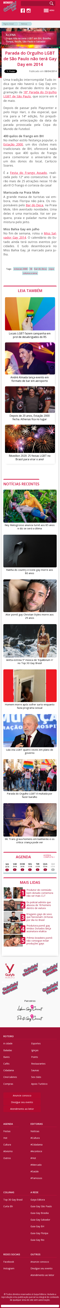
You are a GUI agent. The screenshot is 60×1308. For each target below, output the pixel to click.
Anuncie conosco (22, 1095)
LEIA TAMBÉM (30, 290)
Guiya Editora (37, 1199)
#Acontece (36, 1151)
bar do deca (40, 268)
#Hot (33, 1158)
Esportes (36, 1043)
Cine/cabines (10, 1077)
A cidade (7, 1043)
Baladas (7, 1050)
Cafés (6, 1063)
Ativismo (8, 1151)
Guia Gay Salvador (40, 1219)
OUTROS (35, 1254)
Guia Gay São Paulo (41, 1206)
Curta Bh (8, 1206)
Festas (6, 1131)
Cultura (7, 1144)
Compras (8, 1083)
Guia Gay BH (37, 1226)
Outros (7, 1158)
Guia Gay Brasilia (39, 1213)
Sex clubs (36, 1077)
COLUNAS (8, 1192)
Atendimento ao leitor (22, 1108)
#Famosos (36, 1178)
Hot (5, 1137)
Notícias (24, 24)
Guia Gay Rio (37, 1239)
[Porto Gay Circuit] (30, 1017)
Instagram (8, 1268)
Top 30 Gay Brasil (12, 1199)
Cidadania (8, 1070)
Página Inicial (8, 24)
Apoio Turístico (39, 1083)
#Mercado (36, 1164)
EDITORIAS (36, 1123)
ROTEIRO (8, 1036)
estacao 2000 (20, 268)
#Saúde (34, 1171)
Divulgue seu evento (22, 1102)
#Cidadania (36, 1144)
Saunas (35, 1070)
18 (31, 268)
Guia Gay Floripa (39, 1233)
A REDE (34, 1192)
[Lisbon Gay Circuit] (30, 1008)
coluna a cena (30, 273)
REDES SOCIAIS (11, 1254)
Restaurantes (38, 1063)
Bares (6, 1057)
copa (51, 268)
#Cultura (35, 1137)
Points (34, 1057)
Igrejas (34, 1050)
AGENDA (35, 856)
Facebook (8, 1261)
